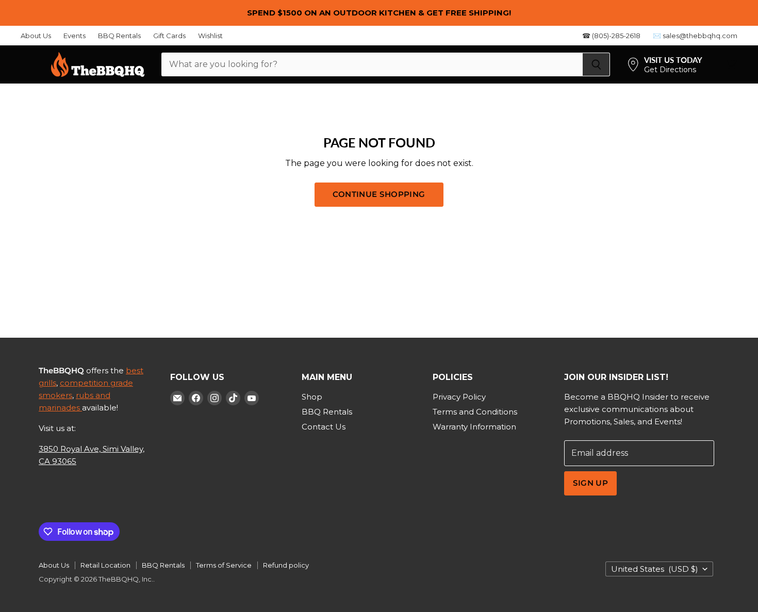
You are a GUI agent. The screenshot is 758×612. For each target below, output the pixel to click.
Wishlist (210, 36)
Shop (312, 397)
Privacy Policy (459, 397)
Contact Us (323, 427)
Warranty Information (474, 427)
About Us (36, 36)
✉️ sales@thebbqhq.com (695, 36)
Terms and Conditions (475, 412)
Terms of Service (224, 565)
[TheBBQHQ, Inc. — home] (97, 64)
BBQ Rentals (119, 36)
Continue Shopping (379, 194)
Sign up (590, 483)
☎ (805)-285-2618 (611, 36)
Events (74, 36)
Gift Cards (169, 36)
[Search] (596, 64)
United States (654, 569)
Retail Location (105, 565)
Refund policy (286, 565)
